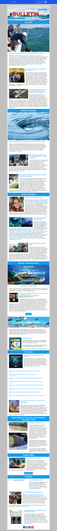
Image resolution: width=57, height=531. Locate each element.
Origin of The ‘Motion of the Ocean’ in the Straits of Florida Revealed (27, 141)
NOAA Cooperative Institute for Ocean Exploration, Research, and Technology (26, 237)
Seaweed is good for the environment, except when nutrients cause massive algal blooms (26, 395)
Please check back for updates (30, 342)
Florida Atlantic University (28, 55)
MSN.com (10, 393)
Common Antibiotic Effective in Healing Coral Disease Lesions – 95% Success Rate (25, 381)
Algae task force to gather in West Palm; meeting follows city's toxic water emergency (26, 378)
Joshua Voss (26, 235)
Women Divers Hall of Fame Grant (34, 197)
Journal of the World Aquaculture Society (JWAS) (31, 180)
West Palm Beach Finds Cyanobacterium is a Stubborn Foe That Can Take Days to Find (26, 388)
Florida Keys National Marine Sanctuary (25, 228)
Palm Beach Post (11, 379)
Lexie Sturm (36, 225)
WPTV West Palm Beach (12, 375)
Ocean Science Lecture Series (28, 286)
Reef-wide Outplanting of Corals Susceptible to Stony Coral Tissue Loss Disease (38, 156)
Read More (23, 65)
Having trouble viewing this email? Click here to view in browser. (28, 6)
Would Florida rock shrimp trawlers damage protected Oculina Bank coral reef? (24, 392)
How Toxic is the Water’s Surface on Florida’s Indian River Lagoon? (26, 53)
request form (27, 506)
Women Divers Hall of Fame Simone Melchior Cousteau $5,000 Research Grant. (36, 202)
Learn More (23, 334)
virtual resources (42, 329)
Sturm (11, 235)
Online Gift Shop (27, 338)
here (34, 290)
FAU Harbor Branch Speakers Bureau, (35, 494)
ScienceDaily (10, 372)
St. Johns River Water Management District (29, 59)
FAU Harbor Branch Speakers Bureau (32, 492)
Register (29, 314)
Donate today (28, 473)
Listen (38, 365)
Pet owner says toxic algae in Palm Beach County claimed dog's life (22, 374)
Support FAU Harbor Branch (33, 458)
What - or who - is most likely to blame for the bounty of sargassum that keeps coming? (26, 385)
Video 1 (22, 403)
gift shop (44, 348)
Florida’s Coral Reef (40, 165)
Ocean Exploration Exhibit (36, 479)
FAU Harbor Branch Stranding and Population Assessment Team (38, 427)
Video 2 (26, 403)
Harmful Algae (23, 61)
